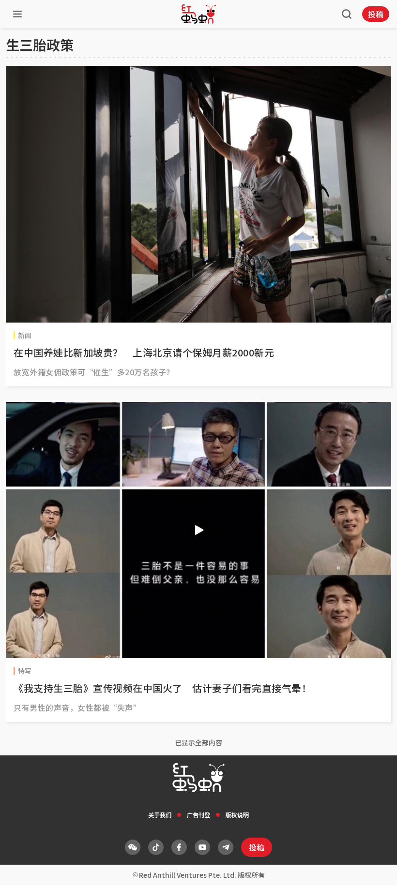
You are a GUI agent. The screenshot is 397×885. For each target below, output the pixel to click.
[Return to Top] (374, 867)
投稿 (375, 14)
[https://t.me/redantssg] (225, 847)
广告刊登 (198, 815)
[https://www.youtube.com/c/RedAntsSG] (202, 847)
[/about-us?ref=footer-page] (132, 847)
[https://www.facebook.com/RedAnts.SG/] (179, 847)
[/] (198, 14)
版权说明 (237, 815)
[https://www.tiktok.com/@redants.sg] (156, 847)
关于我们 (159, 815)
